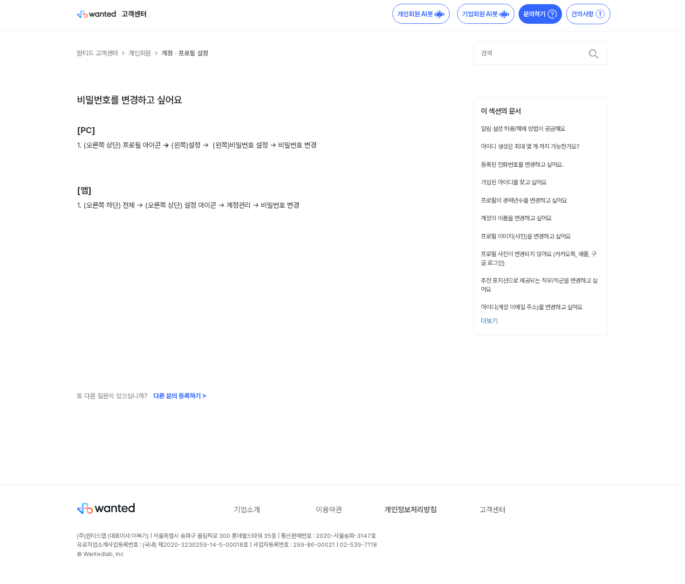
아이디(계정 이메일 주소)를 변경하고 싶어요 (531, 307)
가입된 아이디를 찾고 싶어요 (514, 182)
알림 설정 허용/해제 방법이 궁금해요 (523, 128)
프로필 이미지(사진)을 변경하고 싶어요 (526, 236)
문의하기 (535, 14)
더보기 (489, 321)
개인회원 (140, 53)
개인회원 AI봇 (415, 14)
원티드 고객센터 (97, 53)
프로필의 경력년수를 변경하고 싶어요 (524, 200)
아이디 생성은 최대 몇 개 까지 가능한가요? (530, 146)
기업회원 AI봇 (480, 14)
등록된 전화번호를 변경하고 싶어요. (522, 164)
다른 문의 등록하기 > (179, 396)
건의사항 (583, 14)
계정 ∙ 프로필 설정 (185, 53)
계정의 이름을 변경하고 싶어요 (516, 218)
